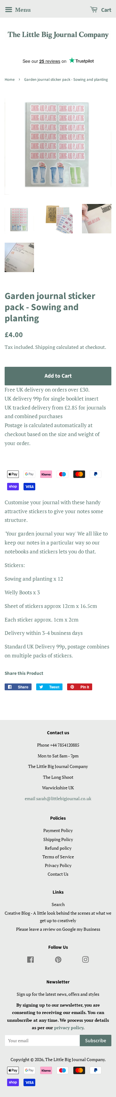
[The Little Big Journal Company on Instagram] (85, 961)
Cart (105, 10)
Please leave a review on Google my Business (58, 929)
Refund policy (58, 848)
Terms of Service (58, 857)
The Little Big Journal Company (75, 1059)
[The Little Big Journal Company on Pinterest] (58, 961)
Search (58, 904)
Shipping (45, 347)
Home (10, 79)
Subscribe (95, 1040)
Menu (22, 9)
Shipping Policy (58, 839)
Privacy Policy (58, 865)
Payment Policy (58, 830)
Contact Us (58, 874)
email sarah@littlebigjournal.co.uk (58, 798)
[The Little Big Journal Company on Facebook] (30, 961)
